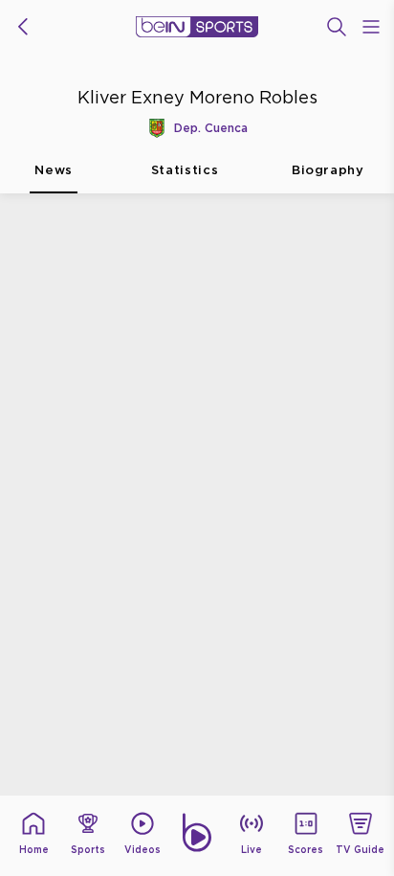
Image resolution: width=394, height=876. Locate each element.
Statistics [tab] (185, 169)
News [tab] (53, 169)
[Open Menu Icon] (371, 26)
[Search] (336, 26)
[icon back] (22, 26)
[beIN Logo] (197, 26)
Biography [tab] (328, 169)
